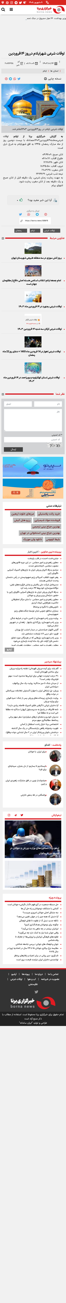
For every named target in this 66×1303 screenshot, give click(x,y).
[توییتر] (20, 2)
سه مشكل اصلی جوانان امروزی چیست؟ (40, 912)
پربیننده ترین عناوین (51, 552)
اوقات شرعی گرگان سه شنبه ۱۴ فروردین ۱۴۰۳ (40, 329)
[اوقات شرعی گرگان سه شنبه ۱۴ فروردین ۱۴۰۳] (33, 319)
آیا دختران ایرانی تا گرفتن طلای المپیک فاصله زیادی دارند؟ (32, 705)
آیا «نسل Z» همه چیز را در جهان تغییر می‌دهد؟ (37, 916)
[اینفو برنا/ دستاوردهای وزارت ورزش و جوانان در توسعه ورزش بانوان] (33, 839)
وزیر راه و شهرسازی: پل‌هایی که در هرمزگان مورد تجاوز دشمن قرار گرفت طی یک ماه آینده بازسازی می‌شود (34, 639)
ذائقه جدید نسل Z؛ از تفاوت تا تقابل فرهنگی (38, 920)
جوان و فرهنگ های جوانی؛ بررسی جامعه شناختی (37, 944)
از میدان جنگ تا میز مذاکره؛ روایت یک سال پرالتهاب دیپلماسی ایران (35, 685)
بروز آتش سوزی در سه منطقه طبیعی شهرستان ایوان (36, 258)
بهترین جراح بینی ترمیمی (46, 527)
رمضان (18, 230)
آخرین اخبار (33, 552)
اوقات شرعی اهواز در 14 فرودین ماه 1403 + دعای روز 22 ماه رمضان (32, 353)
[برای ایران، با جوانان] (55, 756)
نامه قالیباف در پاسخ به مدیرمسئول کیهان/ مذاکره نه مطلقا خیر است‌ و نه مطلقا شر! (32, 711)
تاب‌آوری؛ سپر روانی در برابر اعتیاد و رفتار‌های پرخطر (36, 955)
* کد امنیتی (57, 435)
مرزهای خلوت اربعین (23, 514)
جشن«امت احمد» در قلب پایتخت (43, 558)
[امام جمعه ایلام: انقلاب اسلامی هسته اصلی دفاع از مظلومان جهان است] (33, 270)
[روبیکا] (24, 2)
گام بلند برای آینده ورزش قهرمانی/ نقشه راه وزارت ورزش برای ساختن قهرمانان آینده (33, 670)
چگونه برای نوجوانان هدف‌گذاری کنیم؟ (41, 925)
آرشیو (9, 649)
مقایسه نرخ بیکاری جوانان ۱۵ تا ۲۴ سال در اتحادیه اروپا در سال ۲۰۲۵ (32, 950)
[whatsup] (14, 78)
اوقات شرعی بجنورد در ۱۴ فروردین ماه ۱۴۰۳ (40, 306)
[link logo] (51, 10)
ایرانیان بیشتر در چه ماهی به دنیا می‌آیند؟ (39, 929)
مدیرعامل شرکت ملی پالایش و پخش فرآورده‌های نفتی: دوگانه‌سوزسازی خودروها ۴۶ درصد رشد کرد (34, 586)
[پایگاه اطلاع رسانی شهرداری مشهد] (33, 488)
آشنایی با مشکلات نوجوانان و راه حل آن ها (39, 908)
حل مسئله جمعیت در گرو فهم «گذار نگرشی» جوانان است (32, 904)
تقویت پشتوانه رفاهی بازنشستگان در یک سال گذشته (35, 728)
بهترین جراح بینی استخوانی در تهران (40, 533)
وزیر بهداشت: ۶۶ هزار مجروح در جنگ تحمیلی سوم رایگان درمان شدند (33, 18)
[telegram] (10, 78)
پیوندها (26, 974)
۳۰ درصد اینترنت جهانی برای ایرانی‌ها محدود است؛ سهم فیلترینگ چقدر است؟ (33, 677)
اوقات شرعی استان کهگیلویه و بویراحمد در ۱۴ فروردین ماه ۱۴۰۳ (31, 379)
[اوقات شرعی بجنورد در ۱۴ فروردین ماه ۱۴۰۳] (33, 296)
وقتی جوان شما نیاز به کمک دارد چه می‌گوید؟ (38, 933)
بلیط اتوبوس (53, 539)
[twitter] (18, 78)
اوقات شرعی (49, 230)
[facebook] (6, 78)
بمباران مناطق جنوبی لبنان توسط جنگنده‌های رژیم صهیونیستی (36, 612)
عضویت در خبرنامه (50, 979)
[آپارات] (7, 2)
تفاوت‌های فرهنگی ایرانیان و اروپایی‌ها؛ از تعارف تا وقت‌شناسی (36, 938)
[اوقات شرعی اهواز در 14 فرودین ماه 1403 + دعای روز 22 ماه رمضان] (33, 341)
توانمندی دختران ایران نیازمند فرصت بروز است (37, 959)
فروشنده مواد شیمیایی (47, 520)
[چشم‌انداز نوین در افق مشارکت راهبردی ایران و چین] (55, 785)
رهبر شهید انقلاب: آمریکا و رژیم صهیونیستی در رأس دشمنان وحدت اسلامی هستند (32, 579)
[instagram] (9, 815)
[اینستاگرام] (11, 2)
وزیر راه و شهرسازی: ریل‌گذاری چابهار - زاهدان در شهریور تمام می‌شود (33, 624)
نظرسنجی (33, 984)
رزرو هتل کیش (22, 520)
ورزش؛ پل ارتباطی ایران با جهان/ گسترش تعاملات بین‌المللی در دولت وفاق (32, 692)
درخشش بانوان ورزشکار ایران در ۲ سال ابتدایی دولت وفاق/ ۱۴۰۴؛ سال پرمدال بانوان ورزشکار (32, 734)
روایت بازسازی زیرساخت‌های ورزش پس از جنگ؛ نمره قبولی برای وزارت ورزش (32, 700)
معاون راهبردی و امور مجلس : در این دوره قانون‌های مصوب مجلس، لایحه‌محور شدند (35, 564)
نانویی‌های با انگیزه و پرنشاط (45, 607)
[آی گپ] (2, 2)
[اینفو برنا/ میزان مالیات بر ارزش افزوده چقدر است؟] (33, 879)
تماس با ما (53, 974)
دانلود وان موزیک (32, 539)
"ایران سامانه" (26, 1023)
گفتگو (47, 745)
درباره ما (39, 974)
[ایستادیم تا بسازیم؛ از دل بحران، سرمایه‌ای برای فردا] (55, 770)
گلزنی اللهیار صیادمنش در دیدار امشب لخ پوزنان (36, 630)
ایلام (45, 71)
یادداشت (56, 745)
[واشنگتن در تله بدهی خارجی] (55, 799)
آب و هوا (31, 979)
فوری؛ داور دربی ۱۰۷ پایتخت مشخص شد (39, 634)
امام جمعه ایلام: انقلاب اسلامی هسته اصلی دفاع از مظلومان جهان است (31, 282)
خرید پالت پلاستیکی (49, 514)
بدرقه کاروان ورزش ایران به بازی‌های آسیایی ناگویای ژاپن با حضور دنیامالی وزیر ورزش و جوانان (32, 594)
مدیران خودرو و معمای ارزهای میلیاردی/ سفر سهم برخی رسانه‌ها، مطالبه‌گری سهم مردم (33, 718)
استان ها (54, 71)
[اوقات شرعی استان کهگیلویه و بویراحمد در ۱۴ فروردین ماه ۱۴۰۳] (33, 367)
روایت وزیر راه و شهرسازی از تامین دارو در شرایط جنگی (34, 618)
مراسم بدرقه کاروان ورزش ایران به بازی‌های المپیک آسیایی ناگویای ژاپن (32, 571)
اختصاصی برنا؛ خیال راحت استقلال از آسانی (39, 724)
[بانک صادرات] (33, 467)
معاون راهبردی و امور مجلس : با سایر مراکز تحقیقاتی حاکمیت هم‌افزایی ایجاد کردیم (34, 601)
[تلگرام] (16, 2)
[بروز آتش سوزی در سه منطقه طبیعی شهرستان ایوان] (33, 248)
